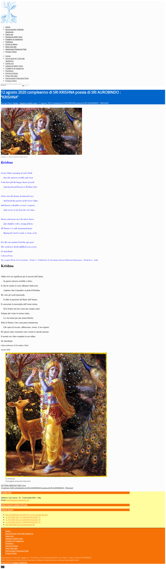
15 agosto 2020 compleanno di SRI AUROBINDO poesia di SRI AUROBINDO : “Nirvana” (37, 488)
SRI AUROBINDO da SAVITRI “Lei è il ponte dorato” (26, 515)
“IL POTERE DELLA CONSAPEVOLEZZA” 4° (23, 520)
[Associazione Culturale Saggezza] (9, 22)
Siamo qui (9, 63)
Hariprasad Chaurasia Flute (17, 78)
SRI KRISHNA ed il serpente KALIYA (20, 524)
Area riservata (11, 76)
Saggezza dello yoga (28, 103)
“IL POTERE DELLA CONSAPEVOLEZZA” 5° (23, 517)
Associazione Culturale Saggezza (19, 533)
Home (8, 56)
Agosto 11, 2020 (6, 157)
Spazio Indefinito (20, 562)
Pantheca (9, 71)
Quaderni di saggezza (14, 68)
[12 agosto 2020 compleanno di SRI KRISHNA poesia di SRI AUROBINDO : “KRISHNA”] (41, 154)
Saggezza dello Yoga (14, 66)
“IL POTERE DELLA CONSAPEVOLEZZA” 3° (23, 522)
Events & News (11, 73)
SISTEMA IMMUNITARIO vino (13, 485)
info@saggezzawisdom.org (17, 500)
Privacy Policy (11, 81)
